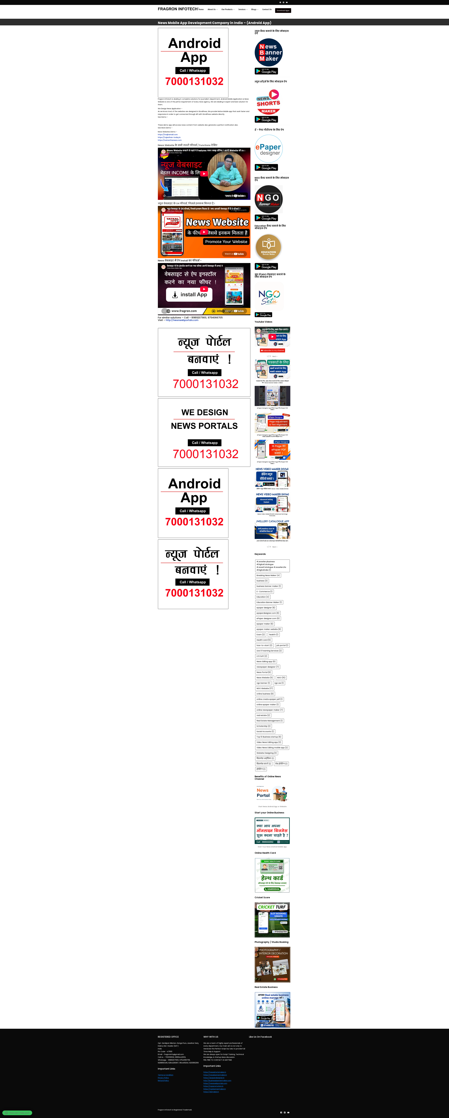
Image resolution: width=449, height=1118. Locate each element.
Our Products (227, 9)
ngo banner (263, 683)
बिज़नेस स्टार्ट (264, 763)
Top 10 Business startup (269, 737)
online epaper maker (268, 704)
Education (263, 597)
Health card (264, 640)
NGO (281, 677)
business (262, 580)
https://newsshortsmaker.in (214, 1072)
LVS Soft (262, 656)
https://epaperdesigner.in (213, 1078)
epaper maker (265, 623)
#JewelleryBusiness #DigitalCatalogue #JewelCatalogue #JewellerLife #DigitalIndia (271, 565)
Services (242, 9)
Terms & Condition (165, 1075)
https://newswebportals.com (215, 1083)
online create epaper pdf (270, 699)
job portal (282, 645)
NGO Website (265, 688)
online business (265, 693)
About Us (212, 9)
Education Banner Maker (269, 602)
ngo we (279, 683)
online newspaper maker (270, 710)
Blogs (253, 9)
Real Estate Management (270, 720)
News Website (265, 677)
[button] (274, 356)
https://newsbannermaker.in (215, 1075)
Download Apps (283, 10)
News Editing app (266, 661)
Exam (261, 634)
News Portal (264, 672)
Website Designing (267, 753)
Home (201, 9)
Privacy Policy (163, 1078)
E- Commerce (265, 591)
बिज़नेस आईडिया (265, 758)
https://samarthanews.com (170, 140)
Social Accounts (265, 731)
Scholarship (264, 726)
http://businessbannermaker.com (217, 1080)
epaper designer (266, 607)
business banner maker (269, 586)
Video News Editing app (269, 742)
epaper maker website (269, 629)
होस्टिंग (261, 769)
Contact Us (267, 9)
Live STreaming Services (269, 650)
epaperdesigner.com (268, 613)
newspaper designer (268, 667)
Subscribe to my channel (273, 350)
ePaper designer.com (268, 618)
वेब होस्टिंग (281, 763)
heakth (273, 634)
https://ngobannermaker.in (214, 1089)
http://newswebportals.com (182, 320)
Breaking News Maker (268, 575)
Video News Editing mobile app (272, 747)
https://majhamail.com (168, 134)
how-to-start (264, 645)
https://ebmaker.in (211, 1092)
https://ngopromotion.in (213, 1086)
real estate (263, 715)
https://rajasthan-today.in (169, 137)
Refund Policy (163, 1080)
